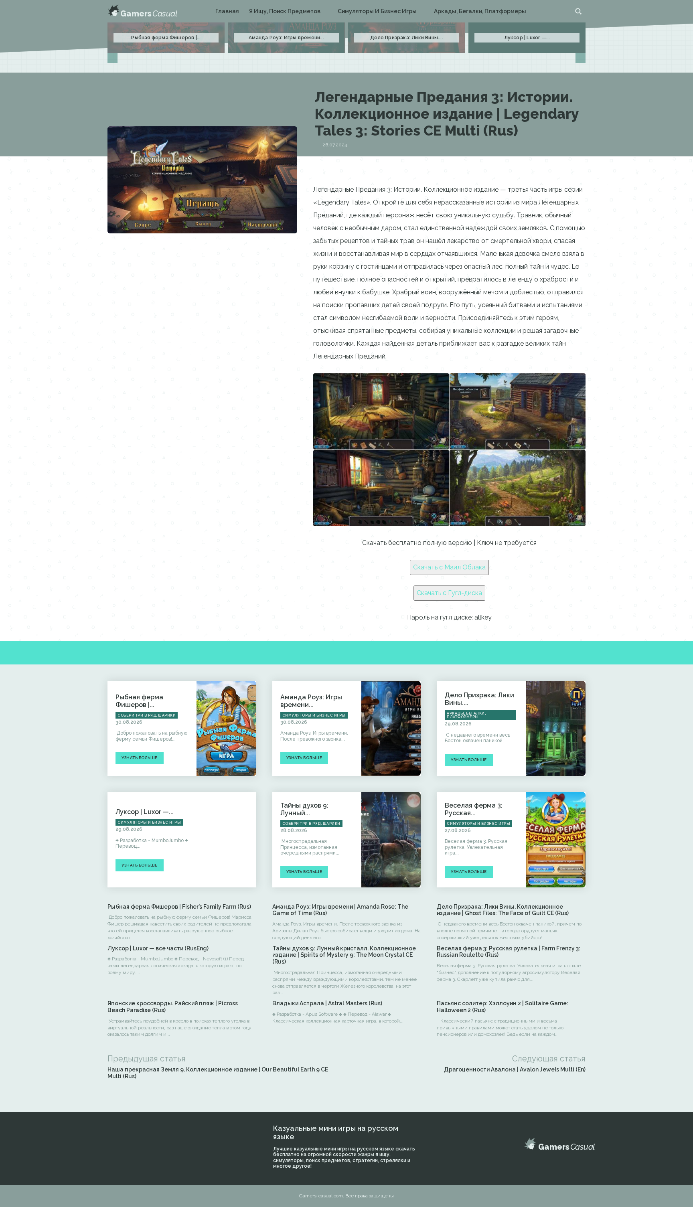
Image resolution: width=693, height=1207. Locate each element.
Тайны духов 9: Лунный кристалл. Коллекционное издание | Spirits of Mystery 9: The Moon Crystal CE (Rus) (344, 955)
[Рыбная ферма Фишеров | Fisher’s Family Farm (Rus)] (226, 728)
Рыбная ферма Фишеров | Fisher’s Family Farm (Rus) (179, 906)
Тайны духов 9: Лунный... (304, 809)
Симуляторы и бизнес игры (314, 715)
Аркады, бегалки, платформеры (466, 715)
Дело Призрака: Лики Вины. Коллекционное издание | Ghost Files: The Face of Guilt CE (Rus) (503, 910)
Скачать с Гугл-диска (449, 593)
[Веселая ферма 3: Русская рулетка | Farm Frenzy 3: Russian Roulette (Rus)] (556, 839)
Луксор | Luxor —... (527, 38)
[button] (578, 11)
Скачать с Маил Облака (449, 567)
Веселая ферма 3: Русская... (474, 809)
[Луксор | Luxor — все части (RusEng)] (226, 839)
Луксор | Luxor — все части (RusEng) (158, 948)
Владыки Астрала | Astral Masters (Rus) (327, 1003)
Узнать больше (140, 757)
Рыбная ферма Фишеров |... (166, 38)
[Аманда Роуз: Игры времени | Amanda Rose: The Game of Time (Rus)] (391, 728)
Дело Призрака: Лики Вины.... (406, 38)
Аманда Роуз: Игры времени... (286, 38)
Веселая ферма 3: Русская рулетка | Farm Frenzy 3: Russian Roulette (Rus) (508, 951)
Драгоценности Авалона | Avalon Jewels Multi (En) (515, 1069)
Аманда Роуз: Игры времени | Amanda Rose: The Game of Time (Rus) (340, 910)
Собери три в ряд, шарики (147, 715)
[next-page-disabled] (580, 58)
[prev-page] (112, 58)
